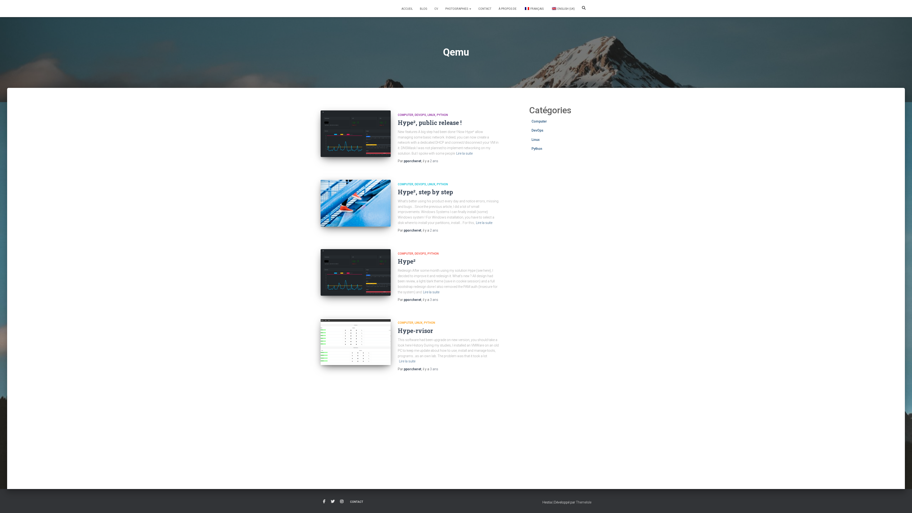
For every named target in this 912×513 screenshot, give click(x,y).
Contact (484, 8)
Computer (405, 115)
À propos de (508, 8)
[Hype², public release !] (356, 133)
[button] (470, 8)
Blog (423, 8)
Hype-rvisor (415, 331)
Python (442, 115)
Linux (431, 115)
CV (436, 8)
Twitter (332, 501)
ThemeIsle (583, 502)
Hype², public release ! (430, 123)
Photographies (457, 8)
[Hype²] (356, 272)
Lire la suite (464, 153)
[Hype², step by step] (356, 203)
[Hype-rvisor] (356, 341)
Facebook (324, 501)
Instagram (342, 501)
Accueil (407, 8)
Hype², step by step (425, 192)
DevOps (420, 115)
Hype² (407, 261)
